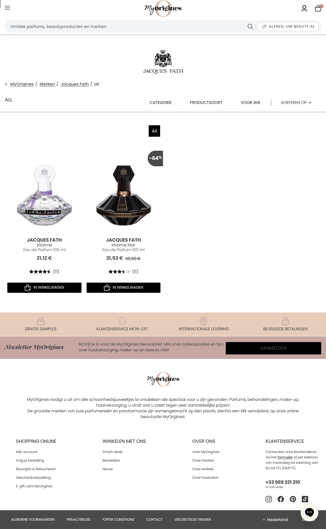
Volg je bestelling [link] (30, 460)
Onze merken (203, 460)
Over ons (204, 441)
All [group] (154, 131)
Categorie (161, 103)
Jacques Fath (75, 84)
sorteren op (294, 103)
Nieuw (108, 468)
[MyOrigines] (163, 8)
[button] (309, 512)
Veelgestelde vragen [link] (192, 519)
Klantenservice (285, 441)
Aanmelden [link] (273, 348)
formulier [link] (285, 457)
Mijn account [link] (26, 451)
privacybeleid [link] (78, 519)
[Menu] (9, 9)
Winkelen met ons (124, 441)
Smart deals (113, 451)
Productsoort (206, 103)
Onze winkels (203, 468)
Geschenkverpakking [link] (33, 477)
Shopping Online (36, 441)
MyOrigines (22, 84)
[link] (304, 8)
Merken (47, 84)
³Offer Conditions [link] (118, 519)
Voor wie (250, 103)
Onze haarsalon (205, 477)
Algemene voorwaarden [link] (33, 519)
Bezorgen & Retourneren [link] (36, 468)
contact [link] (154, 519)
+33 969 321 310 (283, 482)
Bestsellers (111, 460)
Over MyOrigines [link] (205, 451)
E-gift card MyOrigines (34, 486)
